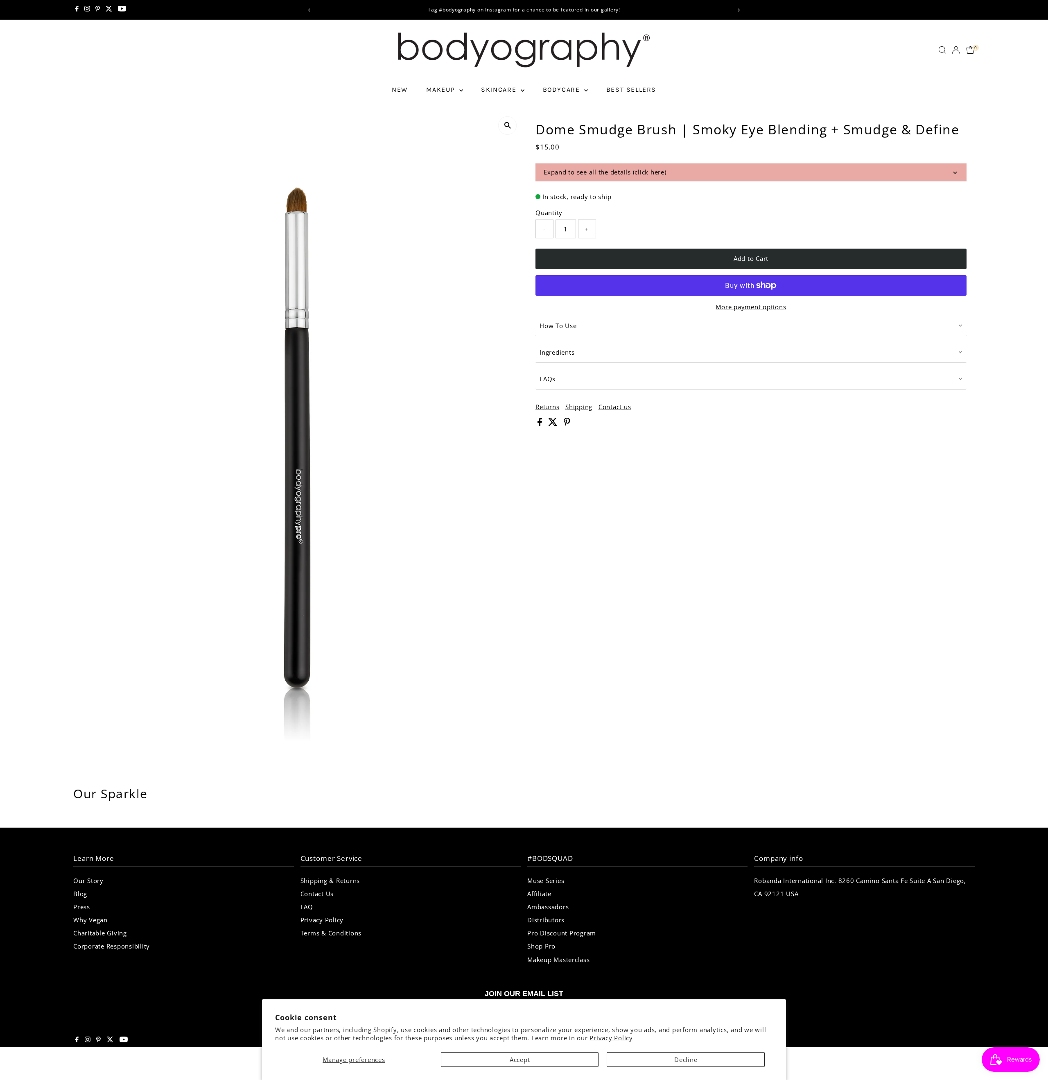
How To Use (558, 326)
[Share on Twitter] (554, 423)
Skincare (499, 89)
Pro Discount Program (561, 933)
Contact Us (317, 894)
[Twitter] (109, 10)
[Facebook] (77, 10)
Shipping (578, 407)
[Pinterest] (97, 10)
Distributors (546, 920)
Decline (685, 1059)
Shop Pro (541, 946)
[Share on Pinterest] (567, 423)
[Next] (738, 10)
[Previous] (309, 10)
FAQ (306, 907)
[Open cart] (970, 50)
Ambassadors (548, 907)
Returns (547, 407)
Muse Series (545, 880)
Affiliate (539, 894)
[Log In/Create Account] (956, 50)
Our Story (88, 880)
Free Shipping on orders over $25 (530, 9)
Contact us (615, 407)
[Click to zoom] (507, 125)
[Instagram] (87, 10)
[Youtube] (122, 10)
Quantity (548, 212)
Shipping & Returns (330, 880)
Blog (80, 894)
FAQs (548, 379)
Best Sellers (631, 89)
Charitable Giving (100, 933)
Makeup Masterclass (558, 959)
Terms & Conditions (331, 933)
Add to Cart (751, 258)
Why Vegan (90, 920)
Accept (520, 1059)
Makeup (441, 89)
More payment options (751, 307)
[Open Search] (942, 50)
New (400, 89)
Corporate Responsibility (111, 946)
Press (81, 907)
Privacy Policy (611, 1038)
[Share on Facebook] (541, 423)
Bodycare (562, 89)
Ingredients (557, 352)
